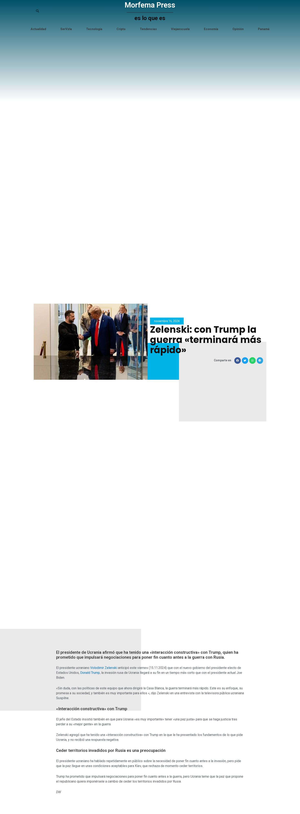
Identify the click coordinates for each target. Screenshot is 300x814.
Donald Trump (90, 673)
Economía (211, 29)
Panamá (263, 29)
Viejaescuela (180, 29)
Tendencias (148, 29)
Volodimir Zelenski (103, 668)
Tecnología (94, 29)
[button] (237, 360)
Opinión (238, 29)
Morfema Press (150, 5)
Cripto (121, 29)
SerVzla (66, 29)
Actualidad (38, 29)
